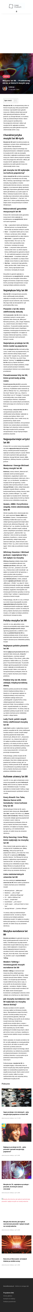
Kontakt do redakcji (9, 1299)
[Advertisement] (16, 31)
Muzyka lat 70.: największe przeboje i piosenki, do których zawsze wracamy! (16, 1186)
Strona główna (7, 1296)
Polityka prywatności (9, 1301)
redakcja (12, 1118)
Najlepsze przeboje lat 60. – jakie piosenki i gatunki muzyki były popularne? (14, 1149)
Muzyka (6, 76)
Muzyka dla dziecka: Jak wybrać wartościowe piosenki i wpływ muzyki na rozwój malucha (16, 1224)
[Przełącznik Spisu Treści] (14, 100)
